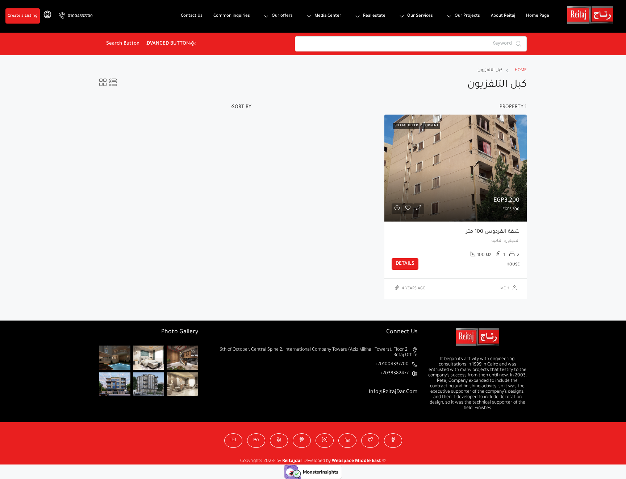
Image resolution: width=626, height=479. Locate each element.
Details (405, 264)
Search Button (122, 43)
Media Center (327, 16)
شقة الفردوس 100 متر (492, 232)
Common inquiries (231, 16)
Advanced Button (170, 43)
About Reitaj (503, 16)
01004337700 (80, 16)
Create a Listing (23, 16)
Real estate (374, 16)
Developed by (307, 461)
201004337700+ (392, 364)
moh (504, 288)
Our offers (282, 16)
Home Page (537, 16)
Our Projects (467, 16)
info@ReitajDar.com (393, 392)
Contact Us (192, 16)
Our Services (420, 16)
